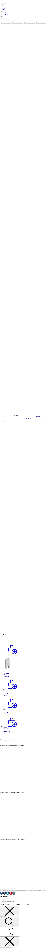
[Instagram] (4, 893)
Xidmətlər (4, 7)
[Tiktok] (13, 893)
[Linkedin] (7, 893)
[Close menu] (9, 911)
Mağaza (4, 5)
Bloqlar (3, 8)
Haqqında (4, 4)
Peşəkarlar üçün (5, 3)
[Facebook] (1, 893)
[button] (23, 768)
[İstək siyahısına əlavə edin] (11, 646)
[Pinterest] (10, 893)
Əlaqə (3, 9)
